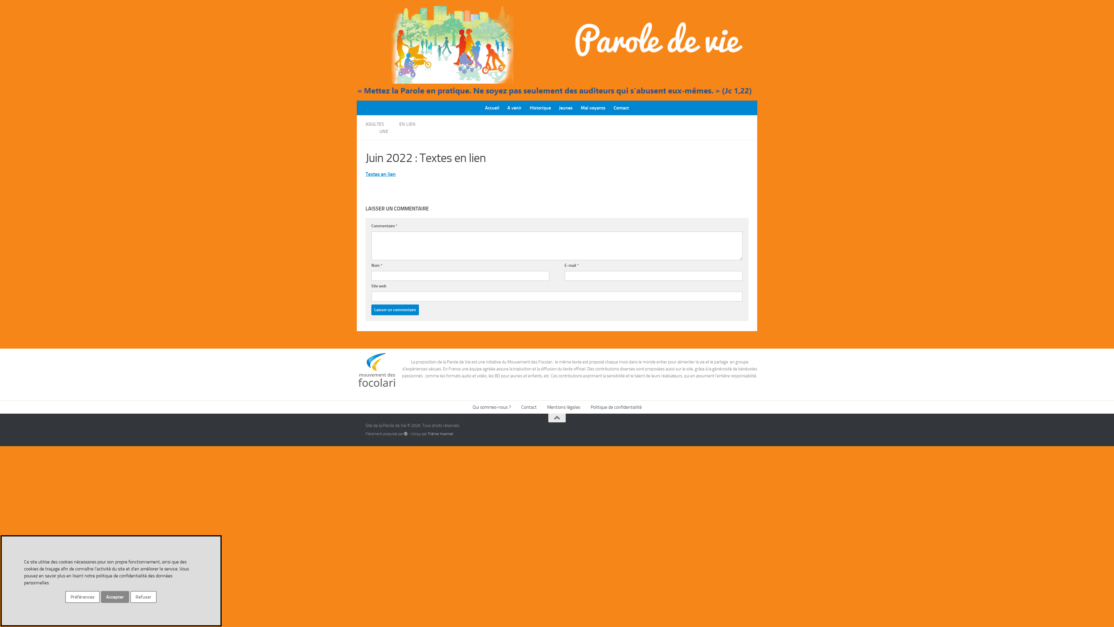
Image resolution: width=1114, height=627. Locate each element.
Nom (376, 265)
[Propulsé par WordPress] (406, 434)
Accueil (492, 108)
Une (383, 131)
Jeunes (566, 108)
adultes (375, 124)
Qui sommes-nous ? (492, 407)
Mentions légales (563, 407)
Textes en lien (381, 174)
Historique (540, 108)
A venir (514, 108)
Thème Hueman (440, 434)
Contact (621, 108)
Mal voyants (593, 108)
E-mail (572, 265)
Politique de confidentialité (616, 407)
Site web (378, 286)
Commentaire (384, 226)
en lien (407, 124)
